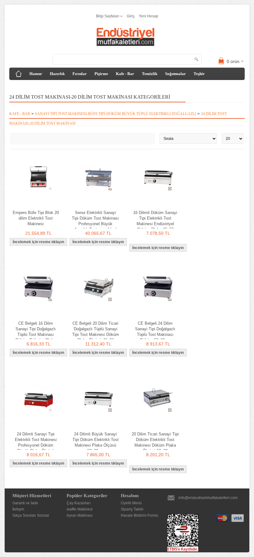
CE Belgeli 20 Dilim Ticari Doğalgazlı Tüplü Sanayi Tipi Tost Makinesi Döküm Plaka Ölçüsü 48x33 (95, 331)
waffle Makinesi (80, 509)
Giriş (130, 16)
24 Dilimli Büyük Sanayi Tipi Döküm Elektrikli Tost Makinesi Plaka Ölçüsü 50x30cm (95, 442)
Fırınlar (79, 73)
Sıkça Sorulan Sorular (30, 515)
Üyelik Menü (131, 503)
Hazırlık (57, 73)
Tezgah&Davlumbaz (32, 86)
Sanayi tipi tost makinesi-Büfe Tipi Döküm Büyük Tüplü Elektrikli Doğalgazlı (115, 114)
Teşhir (199, 73)
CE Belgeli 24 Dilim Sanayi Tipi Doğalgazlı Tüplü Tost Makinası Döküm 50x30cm (155, 331)
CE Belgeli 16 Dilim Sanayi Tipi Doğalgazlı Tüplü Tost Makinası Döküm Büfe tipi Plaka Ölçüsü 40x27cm (35, 334)
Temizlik (149, 73)
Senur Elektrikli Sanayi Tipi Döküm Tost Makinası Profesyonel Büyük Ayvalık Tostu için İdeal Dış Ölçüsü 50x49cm (95, 223)
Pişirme (101, 73)
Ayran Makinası (80, 515)
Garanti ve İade (25, 503)
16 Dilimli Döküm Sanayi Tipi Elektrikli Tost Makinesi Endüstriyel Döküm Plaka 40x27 (155, 221)
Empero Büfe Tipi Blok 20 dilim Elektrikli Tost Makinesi (36, 218)
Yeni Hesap (148, 16)
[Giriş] (18, 74)
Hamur (35, 73)
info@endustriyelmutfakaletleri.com (208, 498)
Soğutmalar (175, 73)
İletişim (18, 509)
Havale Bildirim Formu (139, 515)
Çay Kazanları (78, 503)
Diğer (63, 86)
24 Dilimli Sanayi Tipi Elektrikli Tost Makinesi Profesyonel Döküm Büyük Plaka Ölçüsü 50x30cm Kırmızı (36, 445)
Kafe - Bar (125, 73)
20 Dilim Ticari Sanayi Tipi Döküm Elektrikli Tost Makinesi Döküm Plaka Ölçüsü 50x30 (155, 442)
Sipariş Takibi (132, 509)
